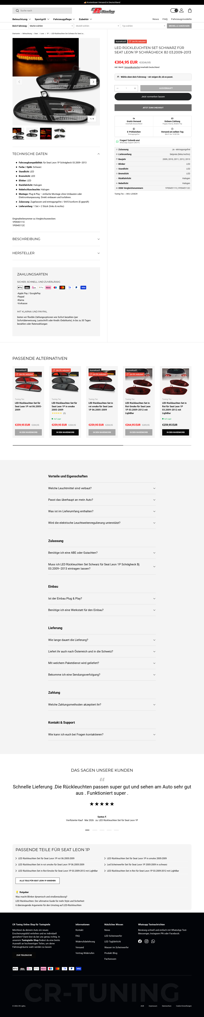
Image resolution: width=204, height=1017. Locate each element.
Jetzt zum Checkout (153, 108)
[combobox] (42, 10)
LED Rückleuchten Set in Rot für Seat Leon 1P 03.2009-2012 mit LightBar (174, 408)
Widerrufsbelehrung (85, 941)
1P (48, 34)
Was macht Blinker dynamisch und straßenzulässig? (41, 896)
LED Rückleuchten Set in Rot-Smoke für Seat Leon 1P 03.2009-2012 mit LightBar (137, 408)
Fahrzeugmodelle (181, 19)
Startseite (16, 34)
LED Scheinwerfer (113, 936)
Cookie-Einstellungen (184, 1006)
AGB (142, 1006)
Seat (36, 34)
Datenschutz (166, 1006)
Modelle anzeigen (179, 26)
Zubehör (84, 19)
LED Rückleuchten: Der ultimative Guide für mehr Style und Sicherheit (50, 901)
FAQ (165, 19)
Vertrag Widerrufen (85, 953)
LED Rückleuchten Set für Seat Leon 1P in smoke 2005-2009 (64, 406)
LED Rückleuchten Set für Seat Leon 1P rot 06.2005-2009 (28, 406)
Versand (80, 947)
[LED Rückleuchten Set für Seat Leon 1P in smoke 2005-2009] (65, 381)
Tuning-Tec (119, 194)
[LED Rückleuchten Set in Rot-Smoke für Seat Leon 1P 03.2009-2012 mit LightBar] (138, 381)
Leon (42, 34)
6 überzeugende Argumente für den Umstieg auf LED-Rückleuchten (48, 905)
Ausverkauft (166, 88)
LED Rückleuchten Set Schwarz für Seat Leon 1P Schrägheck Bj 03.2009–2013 (68, 34)
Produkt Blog (110, 953)
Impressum (153, 1006)
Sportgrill (40, 19)
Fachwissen (110, 959)
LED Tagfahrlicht (112, 941)
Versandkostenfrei (132, 67)
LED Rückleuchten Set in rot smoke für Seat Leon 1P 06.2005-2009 (101, 406)
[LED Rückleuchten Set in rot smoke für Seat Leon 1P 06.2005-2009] (102, 381)
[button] (190, 10)
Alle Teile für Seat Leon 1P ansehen (38, 881)
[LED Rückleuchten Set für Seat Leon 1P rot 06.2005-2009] (28, 381)
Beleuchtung (19, 19)
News (155, 19)
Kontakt (79, 930)
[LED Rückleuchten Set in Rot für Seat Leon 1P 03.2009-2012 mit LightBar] (175, 381)
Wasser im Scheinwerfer (116, 947)
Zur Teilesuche (24, 955)
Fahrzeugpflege (62, 19)
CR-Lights (21, 1006)
